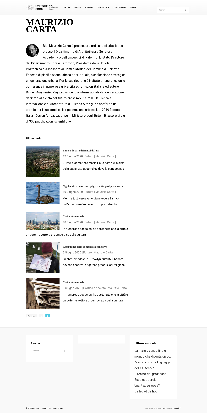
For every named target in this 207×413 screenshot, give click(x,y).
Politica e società (94, 288)
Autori (89, 7)
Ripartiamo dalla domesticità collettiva (85, 246)
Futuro (89, 156)
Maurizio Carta (104, 156)
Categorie (120, 7)
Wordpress (158, 408)
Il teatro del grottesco (150, 374)
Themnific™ (176, 408)
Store (133, 7)
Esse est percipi (145, 380)
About (77, 7)
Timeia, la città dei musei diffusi (80, 150)
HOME (67, 7)
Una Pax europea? (147, 385)
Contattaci (103, 7)
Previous (31, 316)
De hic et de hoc (146, 391)
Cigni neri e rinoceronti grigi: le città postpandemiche (93, 186)
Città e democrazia (73, 216)
